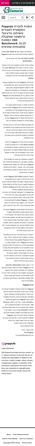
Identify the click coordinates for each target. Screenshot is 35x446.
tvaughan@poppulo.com (25, 335)
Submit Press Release (9, 439)
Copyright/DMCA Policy (11, 443)
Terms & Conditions (26, 439)
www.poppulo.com (27, 326)
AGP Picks (5, 3)
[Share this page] (32, 17)
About (9, 434)
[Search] (22, 17)
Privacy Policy (27, 443)
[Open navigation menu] (3, 17)
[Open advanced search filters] (27, 17)
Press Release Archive (21, 434)
